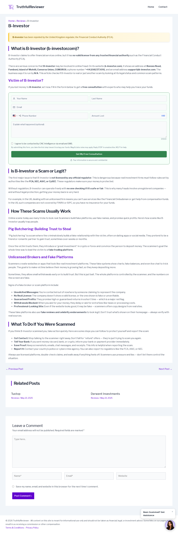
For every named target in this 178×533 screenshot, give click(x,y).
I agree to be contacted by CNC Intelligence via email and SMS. (43, 143)
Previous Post (14, 369)
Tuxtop (15, 393)
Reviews (21, 21)
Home (151, 7)
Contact (163, 7)
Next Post (165, 369)
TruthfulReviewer (30, 7)
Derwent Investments (105, 393)
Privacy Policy (32, 527)
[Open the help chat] (170, 525)
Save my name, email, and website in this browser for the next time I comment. (57, 486)
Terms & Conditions (15, 527)
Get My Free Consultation (89, 154)
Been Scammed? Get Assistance (154, 514)
